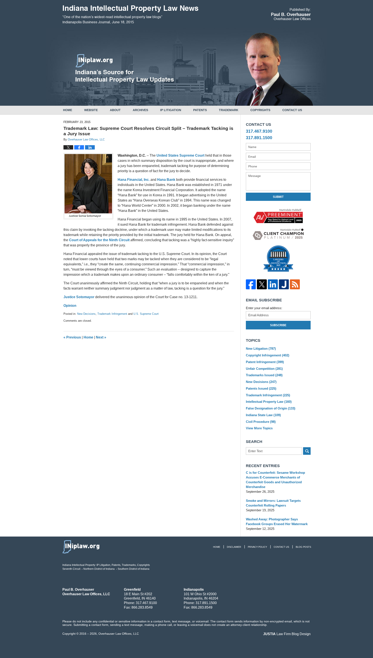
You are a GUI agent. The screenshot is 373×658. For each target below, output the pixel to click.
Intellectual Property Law (269, 401)
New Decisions (86, 313)
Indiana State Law (263, 415)
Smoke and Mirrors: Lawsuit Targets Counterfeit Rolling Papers (273, 503)
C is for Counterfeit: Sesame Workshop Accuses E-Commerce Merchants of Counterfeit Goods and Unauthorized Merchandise (275, 480)
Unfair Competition (264, 368)
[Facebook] (250, 284)
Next (101, 337)
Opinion (69, 305)
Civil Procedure (261, 421)
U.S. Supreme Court (146, 313)
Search (307, 451)
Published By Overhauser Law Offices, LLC (291, 14)
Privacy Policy (257, 547)
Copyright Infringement (267, 355)
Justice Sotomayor (78, 297)
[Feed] (294, 284)
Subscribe (278, 325)
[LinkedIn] (272, 284)
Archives (140, 110)
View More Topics (259, 428)
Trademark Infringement (112, 313)
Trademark (228, 110)
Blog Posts (303, 547)
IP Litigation (170, 110)
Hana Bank (166, 179)
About (115, 110)
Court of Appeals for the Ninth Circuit (99, 240)
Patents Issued (261, 388)
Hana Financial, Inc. (134, 179)
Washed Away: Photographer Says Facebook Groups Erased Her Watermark (277, 521)
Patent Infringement (265, 362)
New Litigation (261, 348)
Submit (278, 196)
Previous (72, 337)
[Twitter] (261, 284)
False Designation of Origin (270, 408)
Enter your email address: (264, 308)
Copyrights (260, 110)
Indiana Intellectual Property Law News (130, 14)
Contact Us (292, 110)
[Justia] (283, 284)
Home (67, 110)
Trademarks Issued (264, 375)
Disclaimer (234, 547)
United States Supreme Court (180, 155)
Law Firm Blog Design (287, 634)
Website (91, 110)
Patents (200, 110)
